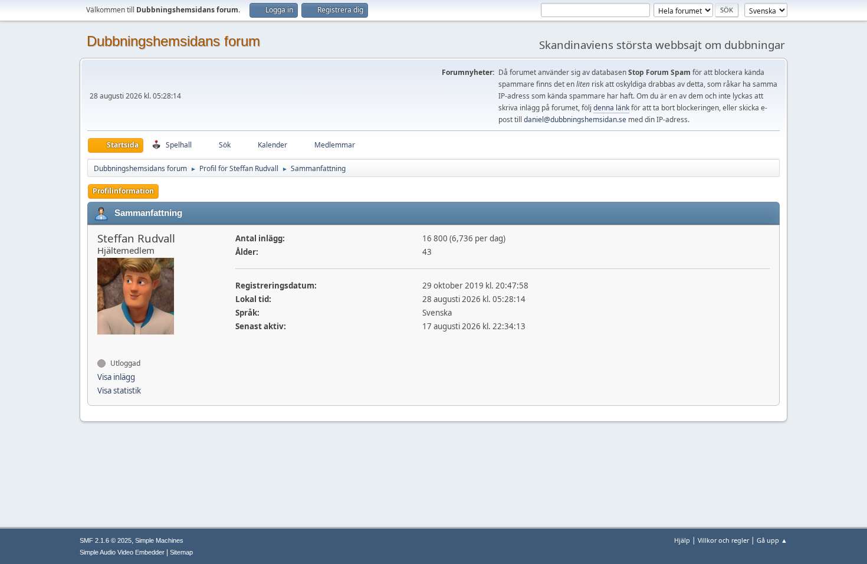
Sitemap (181, 552)
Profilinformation (123, 191)
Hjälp (682, 540)
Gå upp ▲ (772, 540)
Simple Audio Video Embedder (122, 552)
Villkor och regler (723, 540)
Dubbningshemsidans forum (173, 41)
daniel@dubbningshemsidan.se (575, 119)
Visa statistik (119, 390)
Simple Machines (159, 540)
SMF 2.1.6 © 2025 (106, 540)
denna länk (611, 108)
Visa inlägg (116, 377)
